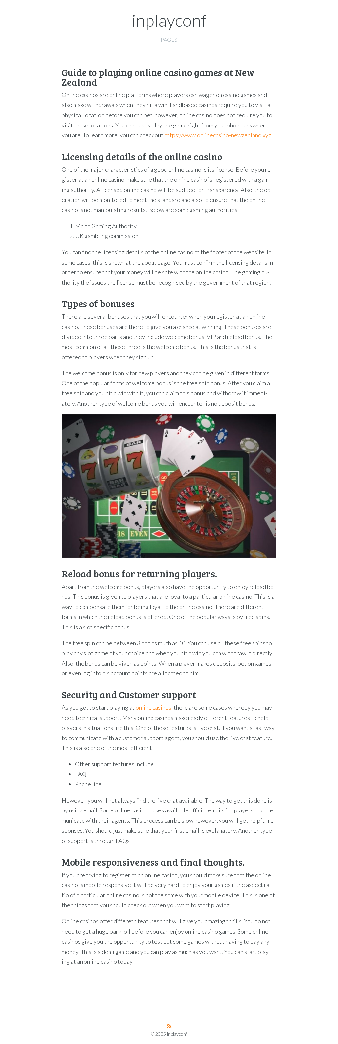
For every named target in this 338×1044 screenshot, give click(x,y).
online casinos (153, 707)
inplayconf (169, 20)
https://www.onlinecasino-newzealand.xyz (217, 135)
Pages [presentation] (169, 39)
